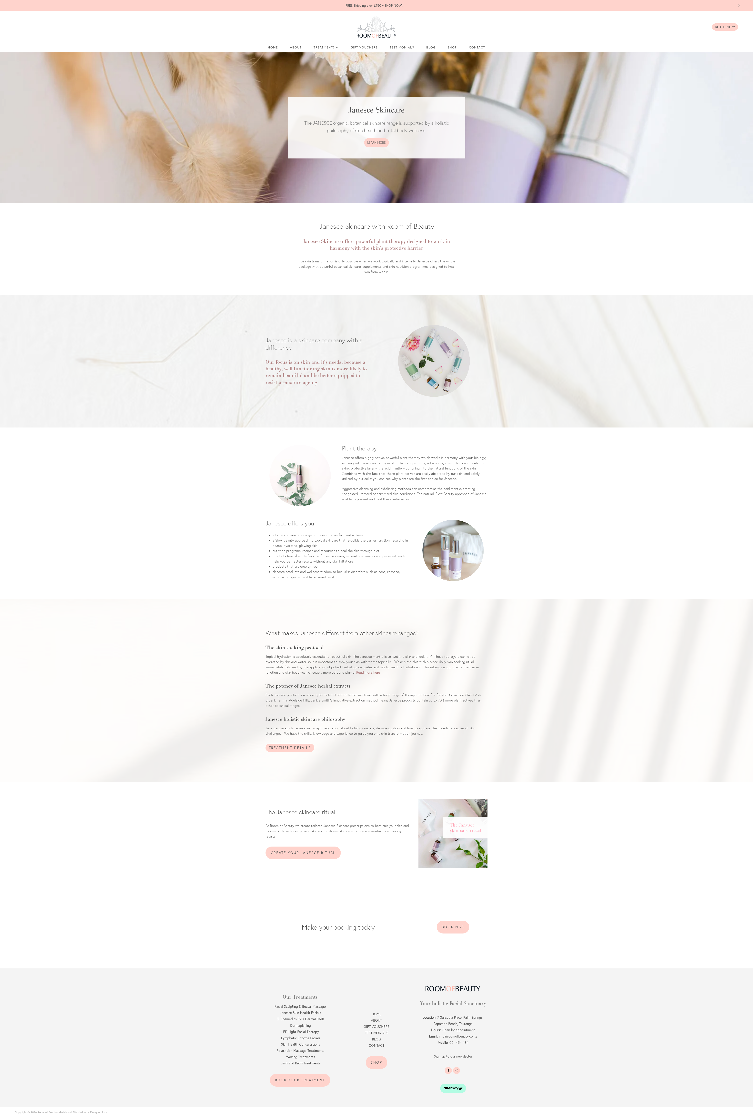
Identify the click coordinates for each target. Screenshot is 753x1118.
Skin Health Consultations (300, 1044)
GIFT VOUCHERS (364, 47)
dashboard (65, 1112)
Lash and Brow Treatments (301, 1063)
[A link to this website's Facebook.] (448, 1070)
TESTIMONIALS (402, 47)
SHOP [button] (376, 1062)
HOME (273, 47)
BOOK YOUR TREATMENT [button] (300, 1080)
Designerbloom (99, 1112)
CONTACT (477, 47)
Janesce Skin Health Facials (300, 1012)
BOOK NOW (725, 27)
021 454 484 (458, 1042)
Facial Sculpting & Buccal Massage (300, 1006)
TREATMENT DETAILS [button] (290, 747)
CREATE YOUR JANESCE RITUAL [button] (303, 852)
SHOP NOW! (394, 5)
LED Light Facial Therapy (300, 1031)
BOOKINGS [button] (453, 927)
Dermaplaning (300, 1025)
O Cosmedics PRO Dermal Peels (300, 1019)
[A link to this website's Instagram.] (456, 1070)
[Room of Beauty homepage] (376, 27)
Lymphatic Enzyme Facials (300, 1038)
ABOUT (296, 47)
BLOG (431, 47)
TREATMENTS (325, 47)
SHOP (452, 47)
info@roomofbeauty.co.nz (458, 1036)
